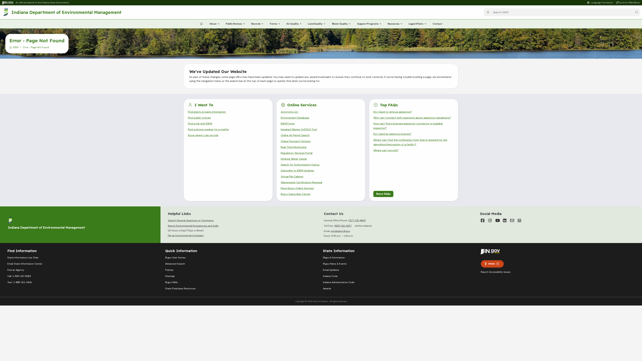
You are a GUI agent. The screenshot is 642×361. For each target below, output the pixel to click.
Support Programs (367, 23)
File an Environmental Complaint (186, 235)
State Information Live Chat (22, 257)
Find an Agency (15, 269)
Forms (273, 23)
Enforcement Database (295, 117)
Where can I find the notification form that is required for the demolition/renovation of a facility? (410, 142)
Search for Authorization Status (300, 164)
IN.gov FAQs (171, 282)
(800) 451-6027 (342, 225)
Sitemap (170, 276)
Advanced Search (175, 263)
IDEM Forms (288, 123)
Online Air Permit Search (295, 135)
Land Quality (315, 23)
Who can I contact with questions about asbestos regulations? (412, 117)
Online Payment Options (296, 141)
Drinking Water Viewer (294, 159)
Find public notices (199, 117)
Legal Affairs (416, 23)
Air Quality (292, 23)
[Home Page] (201, 24)
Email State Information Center (24, 263)
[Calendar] (519, 220)
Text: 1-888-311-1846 (19, 282)
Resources (393, 23)
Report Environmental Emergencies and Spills (193, 225)
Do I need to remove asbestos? (392, 112)
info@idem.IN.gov (340, 231)
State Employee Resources (180, 288)
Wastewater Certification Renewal (301, 182)
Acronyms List (289, 112)
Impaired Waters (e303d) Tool (299, 129)
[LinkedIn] (504, 220)
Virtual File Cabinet (292, 176)
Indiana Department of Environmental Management (66, 12)
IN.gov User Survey (175, 257)
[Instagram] (490, 220)
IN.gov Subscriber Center (295, 194)
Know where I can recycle (203, 135)
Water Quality (340, 23)
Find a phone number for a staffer (208, 129)
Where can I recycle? (385, 150)
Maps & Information (334, 257)
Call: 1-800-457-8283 (19, 276)
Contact (437, 23)
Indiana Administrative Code (338, 282)
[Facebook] (482, 220)
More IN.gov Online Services (297, 188)
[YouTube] (497, 220)
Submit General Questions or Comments (191, 220)
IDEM (15, 47)
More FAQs (383, 194)
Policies (169, 269)
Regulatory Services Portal (296, 153)
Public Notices (234, 23)
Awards (327, 288)
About (213, 23)
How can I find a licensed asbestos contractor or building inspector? (408, 126)
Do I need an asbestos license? (392, 134)
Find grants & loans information (207, 112)
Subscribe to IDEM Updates (297, 170)
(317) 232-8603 (356, 220)
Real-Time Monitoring (293, 147)
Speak (491, 263)
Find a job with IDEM (200, 123)
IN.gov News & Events (335, 263)
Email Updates (331, 269)
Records (255, 23)
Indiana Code (330, 276)
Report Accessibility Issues (496, 271)
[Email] (512, 220)
